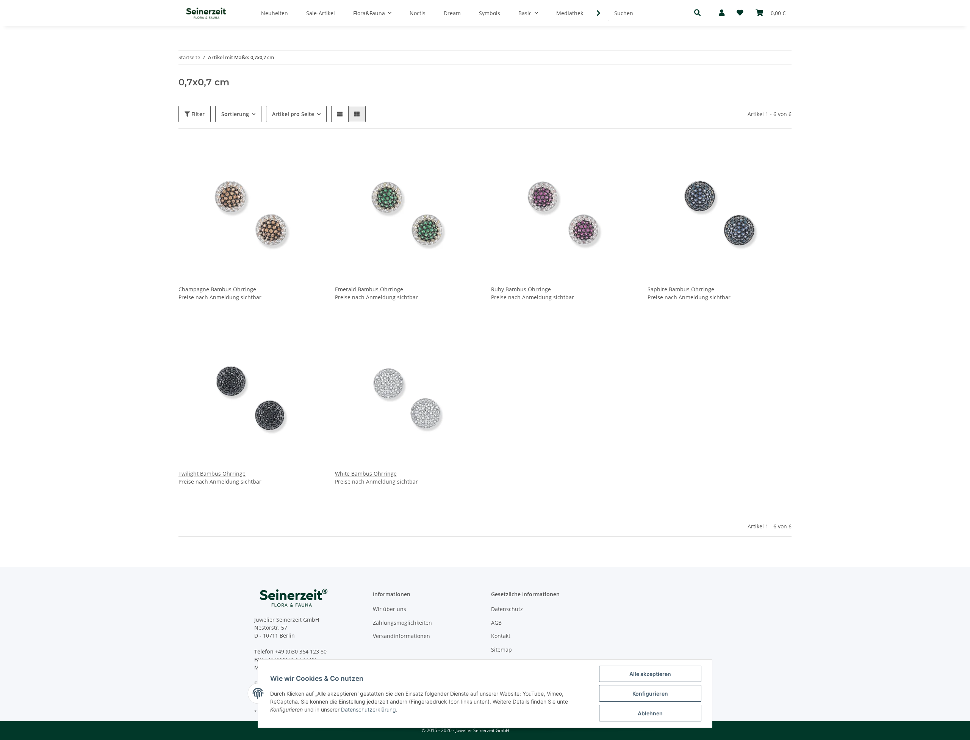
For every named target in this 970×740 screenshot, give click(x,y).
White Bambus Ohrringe (366, 473)
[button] (722, 13)
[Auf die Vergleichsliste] (290, 153)
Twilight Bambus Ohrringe (212, 473)
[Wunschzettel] (740, 13)
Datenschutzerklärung (368, 709)
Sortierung (235, 114)
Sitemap (501, 649)
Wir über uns (389, 609)
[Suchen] (697, 13)
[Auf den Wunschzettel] (310, 153)
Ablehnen (650, 713)
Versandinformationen (401, 635)
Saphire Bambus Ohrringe (681, 289)
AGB (496, 622)
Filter (197, 114)
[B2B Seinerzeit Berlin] (206, 13)
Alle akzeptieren (650, 674)
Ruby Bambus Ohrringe (521, 289)
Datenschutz (507, 609)
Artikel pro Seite (293, 114)
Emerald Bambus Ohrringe (369, 289)
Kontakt (500, 635)
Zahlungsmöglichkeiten (402, 622)
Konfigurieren (650, 693)
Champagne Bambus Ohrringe (217, 289)
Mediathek (569, 13)
